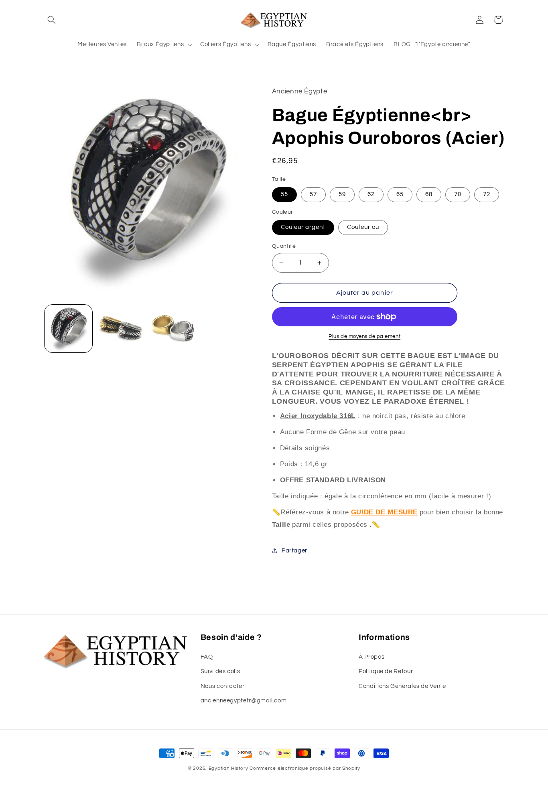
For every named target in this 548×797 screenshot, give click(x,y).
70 (457, 194)
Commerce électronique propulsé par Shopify (305, 768)
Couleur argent (303, 227)
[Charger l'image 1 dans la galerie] (68, 328)
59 (342, 194)
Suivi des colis (220, 671)
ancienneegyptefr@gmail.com (243, 701)
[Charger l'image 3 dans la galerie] (120, 328)
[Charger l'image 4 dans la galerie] (172, 328)
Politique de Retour (386, 671)
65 (400, 194)
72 (486, 194)
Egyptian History (228, 768)
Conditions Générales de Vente (402, 686)
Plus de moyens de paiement (364, 336)
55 (284, 194)
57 (313, 194)
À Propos (371, 657)
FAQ (207, 657)
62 (371, 194)
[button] (52, 19)
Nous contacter (223, 686)
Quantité (284, 246)
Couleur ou (363, 227)
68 (428, 194)
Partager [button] (294, 551)
